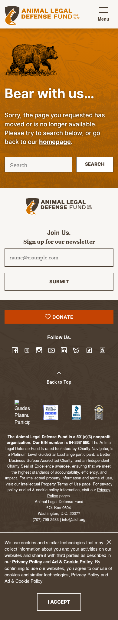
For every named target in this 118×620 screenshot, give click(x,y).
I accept (64, 601)
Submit (59, 281)
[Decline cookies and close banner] (109, 542)
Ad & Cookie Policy (72, 561)
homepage (55, 141)
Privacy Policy (27, 561)
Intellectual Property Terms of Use (51, 484)
